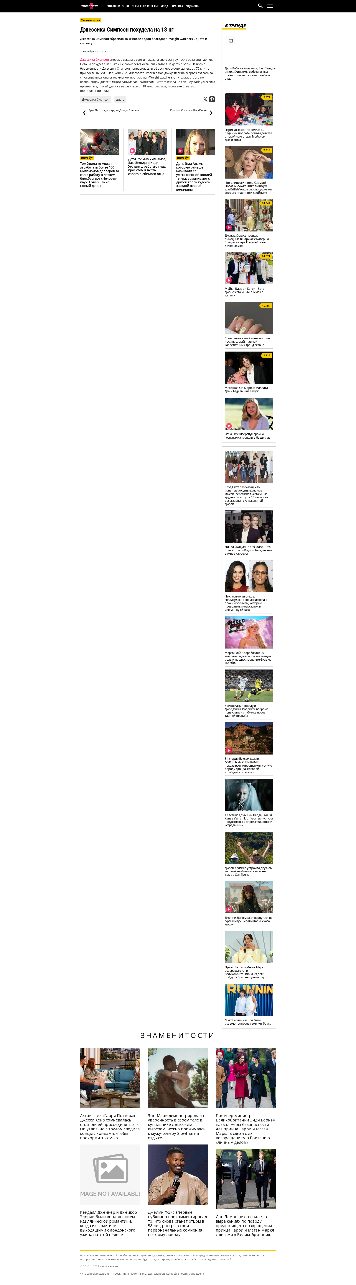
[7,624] (249, 177)
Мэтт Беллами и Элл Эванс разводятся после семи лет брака (248, 1022)
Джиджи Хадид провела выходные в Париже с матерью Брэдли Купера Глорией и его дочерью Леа (247, 241)
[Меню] (270, 6)
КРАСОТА (177, 6)
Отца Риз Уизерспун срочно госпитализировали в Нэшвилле (247, 435)
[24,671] (249, 283)
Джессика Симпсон (94, 60)
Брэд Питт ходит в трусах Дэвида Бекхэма (111, 112)
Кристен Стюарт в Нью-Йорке (191, 112)
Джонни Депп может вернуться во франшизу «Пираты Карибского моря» (248, 921)
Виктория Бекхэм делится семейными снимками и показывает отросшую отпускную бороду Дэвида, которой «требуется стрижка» (248, 765)
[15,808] (249, 333)
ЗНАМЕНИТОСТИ (118, 6)
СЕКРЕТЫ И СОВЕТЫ (145, 6)
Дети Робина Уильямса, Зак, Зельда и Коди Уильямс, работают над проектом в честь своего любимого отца (147, 166)
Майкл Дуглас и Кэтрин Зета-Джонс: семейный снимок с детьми (245, 292)
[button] (262, 6)
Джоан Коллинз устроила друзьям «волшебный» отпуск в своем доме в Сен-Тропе (248, 871)
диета (120, 99)
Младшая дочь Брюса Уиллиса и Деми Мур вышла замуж (248, 389)
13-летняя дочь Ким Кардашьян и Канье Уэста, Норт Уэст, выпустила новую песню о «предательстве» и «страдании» (249, 820)
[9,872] (249, 124)
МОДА (165, 6)
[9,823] (249, 383)
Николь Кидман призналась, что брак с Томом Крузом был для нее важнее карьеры (248, 550)
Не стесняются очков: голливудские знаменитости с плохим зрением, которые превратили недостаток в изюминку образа (246, 603)
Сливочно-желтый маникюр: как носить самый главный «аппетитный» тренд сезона (247, 341)
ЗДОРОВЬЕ (193, 6)
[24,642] (249, 230)
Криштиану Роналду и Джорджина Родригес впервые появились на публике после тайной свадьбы (246, 711)
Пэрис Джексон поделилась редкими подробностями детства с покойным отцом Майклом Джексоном (248, 135)
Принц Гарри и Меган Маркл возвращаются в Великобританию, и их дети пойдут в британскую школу (245, 972)
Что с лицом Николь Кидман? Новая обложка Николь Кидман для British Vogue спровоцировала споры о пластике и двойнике (248, 188)
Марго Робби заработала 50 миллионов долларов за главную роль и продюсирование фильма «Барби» (248, 658)
